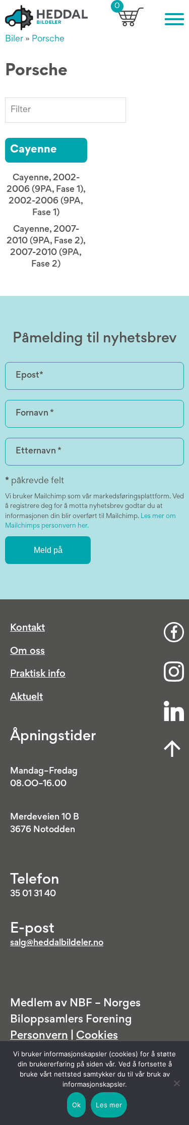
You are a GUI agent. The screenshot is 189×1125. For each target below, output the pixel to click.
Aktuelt (26, 697)
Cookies (97, 1036)
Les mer (109, 1105)
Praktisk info (38, 674)
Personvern (39, 1036)
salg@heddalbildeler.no (56, 943)
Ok (76, 1105)
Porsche (48, 39)
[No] (176, 1083)
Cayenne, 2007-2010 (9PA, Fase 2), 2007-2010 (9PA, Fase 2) (46, 247)
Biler (14, 39)
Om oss (27, 651)
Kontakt (27, 628)
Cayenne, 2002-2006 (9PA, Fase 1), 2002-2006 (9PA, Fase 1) (46, 195)
